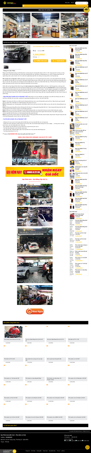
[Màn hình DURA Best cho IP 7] (72, 100)
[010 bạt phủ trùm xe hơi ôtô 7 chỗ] (72, 175)
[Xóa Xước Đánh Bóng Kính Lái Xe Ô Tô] (72, 230)
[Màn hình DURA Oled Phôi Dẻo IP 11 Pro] (72, 206)
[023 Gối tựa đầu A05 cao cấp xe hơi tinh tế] (72, 132)
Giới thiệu (33, 450)
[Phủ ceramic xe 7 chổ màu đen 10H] (72, 266)
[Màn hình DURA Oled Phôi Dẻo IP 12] (72, 181)
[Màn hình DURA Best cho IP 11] (72, 69)
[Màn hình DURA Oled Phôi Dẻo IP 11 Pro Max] (72, 194)
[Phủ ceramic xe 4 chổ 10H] (72, 259)
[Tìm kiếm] (87, 3)
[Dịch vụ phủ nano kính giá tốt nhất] (72, 253)
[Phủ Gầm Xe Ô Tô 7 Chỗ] (72, 234)
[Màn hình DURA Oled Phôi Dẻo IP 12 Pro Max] (72, 187)
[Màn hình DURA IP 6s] (72, 144)
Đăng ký (72, 2)
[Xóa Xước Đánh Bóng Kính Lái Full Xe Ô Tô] (72, 223)
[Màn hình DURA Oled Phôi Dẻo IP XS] (72, 56)
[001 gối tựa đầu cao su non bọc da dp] (72, 126)
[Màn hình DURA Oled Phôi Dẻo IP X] (72, 62)
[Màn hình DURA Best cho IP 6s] (72, 113)
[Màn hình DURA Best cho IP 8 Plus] (72, 81)
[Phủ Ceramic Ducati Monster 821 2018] (72, 216)
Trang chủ (28, 450)
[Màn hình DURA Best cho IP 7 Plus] (72, 94)
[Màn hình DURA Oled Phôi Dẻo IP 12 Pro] (72, 200)
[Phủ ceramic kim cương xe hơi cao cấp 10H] (72, 248)
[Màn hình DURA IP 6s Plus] (72, 138)
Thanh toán (45, 450)
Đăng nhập (67, 2)
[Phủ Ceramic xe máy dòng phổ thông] (72, 272)
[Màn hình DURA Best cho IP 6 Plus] (72, 119)
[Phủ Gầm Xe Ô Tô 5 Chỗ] (72, 240)
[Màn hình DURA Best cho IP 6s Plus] (72, 107)
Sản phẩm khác (52, 450)
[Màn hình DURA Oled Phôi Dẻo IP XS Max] (72, 50)
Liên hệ (62, 450)
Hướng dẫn (39, 450)
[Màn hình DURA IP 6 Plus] (72, 150)
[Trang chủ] (11, 3)
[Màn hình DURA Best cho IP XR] (72, 75)
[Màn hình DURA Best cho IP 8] (72, 88)
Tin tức (58, 450)
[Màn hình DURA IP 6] (72, 156)
